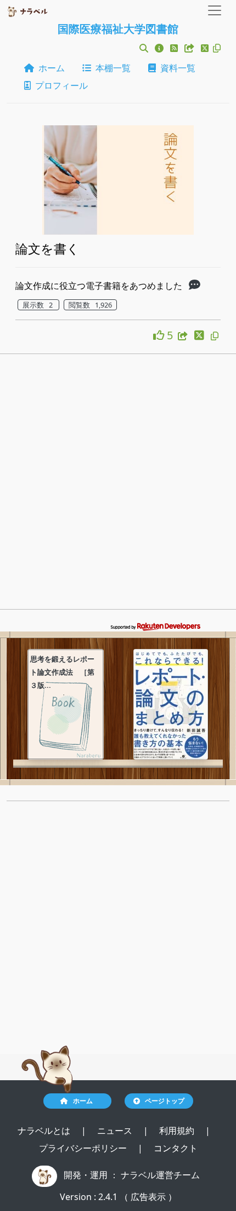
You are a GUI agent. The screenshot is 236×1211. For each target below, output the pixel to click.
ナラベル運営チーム (160, 1175)
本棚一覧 (111, 68)
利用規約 (177, 1131)
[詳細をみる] (194, 286)
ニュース (115, 1131)
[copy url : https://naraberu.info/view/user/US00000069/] (217, 48)
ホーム (49, 68)
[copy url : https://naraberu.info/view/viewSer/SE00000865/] (214, 336)
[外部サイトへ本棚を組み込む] (190, 48)
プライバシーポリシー (84, 1148)
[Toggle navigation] (214, 10)
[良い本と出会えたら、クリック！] (160, 335)
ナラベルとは (45, 1131)
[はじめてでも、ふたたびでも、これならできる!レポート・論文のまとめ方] (170, 704)
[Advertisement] (118, 484)
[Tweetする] (206, 48)
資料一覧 (175, 68)
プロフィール (59, 85)
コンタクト (176, 1148)
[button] (143, 48)
